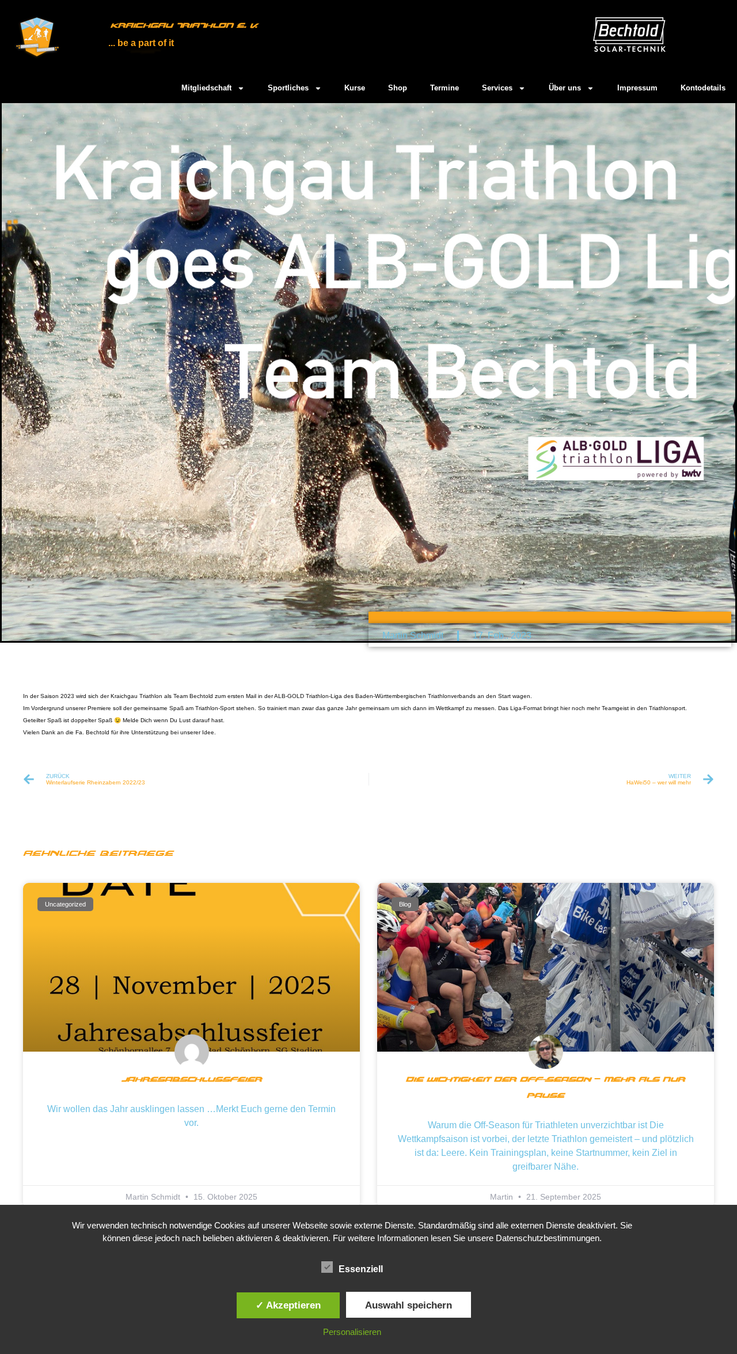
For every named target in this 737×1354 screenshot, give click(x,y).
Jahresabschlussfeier (191, 1080)
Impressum (637, 88)
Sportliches (288, 88)
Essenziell (361, 1269)
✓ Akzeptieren (288, 1305)
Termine (444, 88)
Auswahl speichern (408, 1305)
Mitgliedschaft (206, 88)
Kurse (354, 88)
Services (497, 88)
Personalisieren (352, 1332)
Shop (397, 88)
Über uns (565, 88)
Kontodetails (703, 88)
